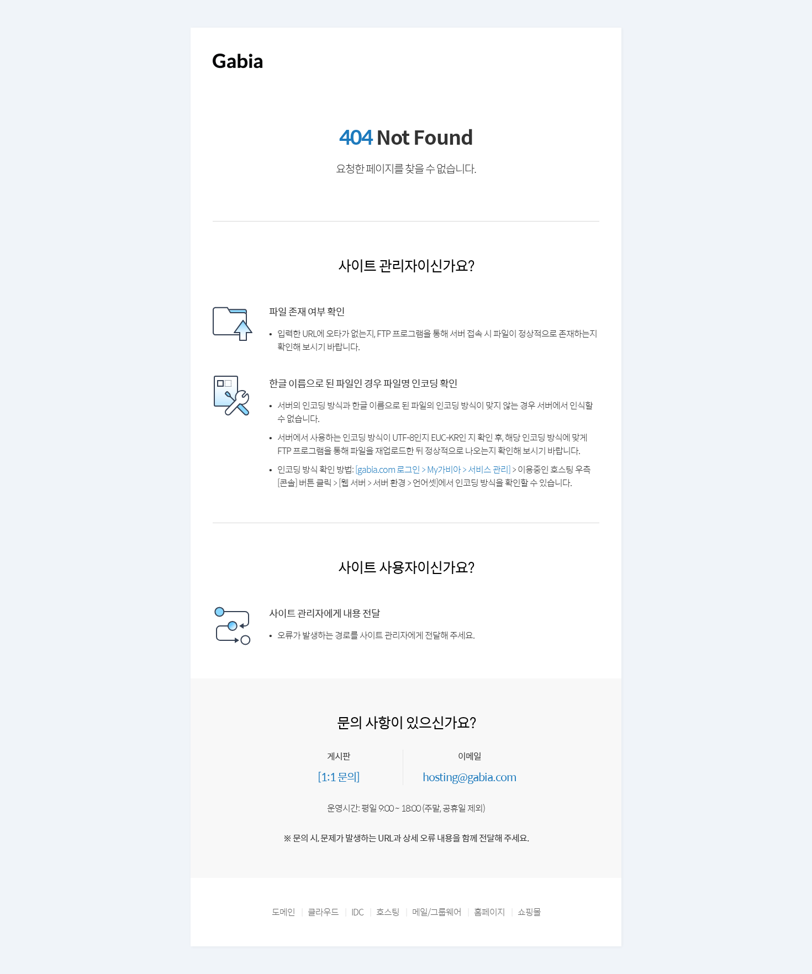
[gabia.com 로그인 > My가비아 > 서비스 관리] (432, 469)
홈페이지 (489, 912)
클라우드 (323, 912)
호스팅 (387, 912)
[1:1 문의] (339, 776)
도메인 (283, 912)
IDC (357, 912)
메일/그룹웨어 (436, 912)
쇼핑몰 (529, 912)
